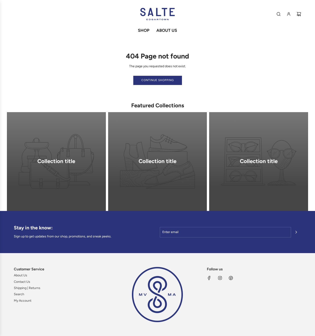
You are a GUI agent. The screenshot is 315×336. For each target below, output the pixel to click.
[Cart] (299, 14)
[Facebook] (209, 278)
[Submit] (296, 232)
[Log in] (289, 14)
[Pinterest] (231, 278)
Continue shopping (157, 80)
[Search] (278, 14)
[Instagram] (220, 278)
